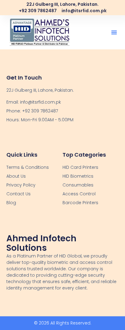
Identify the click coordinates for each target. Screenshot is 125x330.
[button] (114, 32)
